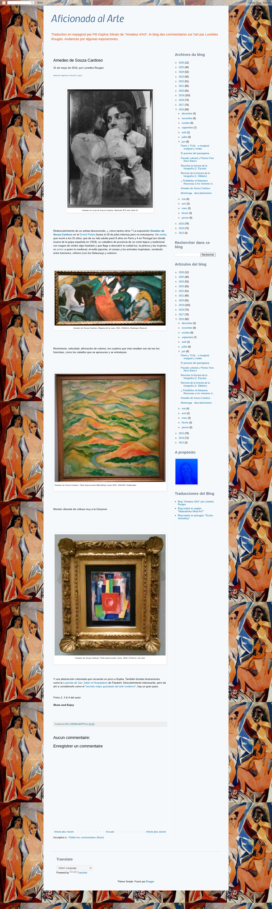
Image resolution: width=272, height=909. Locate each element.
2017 (182, 104)
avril (184, 203)
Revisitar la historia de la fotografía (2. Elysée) (194, 167)
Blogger (150, 881)
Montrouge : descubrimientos (196, 193)
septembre (188, 127)
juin (184, 141)
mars (185, 208)
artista (163, 234)
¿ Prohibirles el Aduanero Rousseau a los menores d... (197, 182)
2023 (182, 76)
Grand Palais (87, 234)
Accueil (110, 831)
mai (184, 199)
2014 (182, 228)
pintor (60, 249)
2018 (182, 100)
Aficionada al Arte (87, 18)
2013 (182, 233)
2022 (182, 81)
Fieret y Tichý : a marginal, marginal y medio (195, 147)
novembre (187, 118)
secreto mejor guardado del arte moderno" (111, 686)
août (184, 132)
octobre (186, 123)
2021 (182, 86)
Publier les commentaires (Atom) (86, 837)
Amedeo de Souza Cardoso (195, 188)
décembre (187, 113)
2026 (182, 62)
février (185, 213)
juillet (185, 137)
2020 (182, 90)
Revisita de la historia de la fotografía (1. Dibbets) (195, 174)
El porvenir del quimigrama (195, 153)
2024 (182, 72)
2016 (182, 109)
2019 (182, 95)
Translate (82, 872)
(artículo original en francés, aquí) (67, 75)
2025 (182, 67)
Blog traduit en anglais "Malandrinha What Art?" (191, 510)
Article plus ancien (156, 831)
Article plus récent (64, 831)
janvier (185, 217)
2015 (182, 223)
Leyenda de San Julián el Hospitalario (85, 682)
